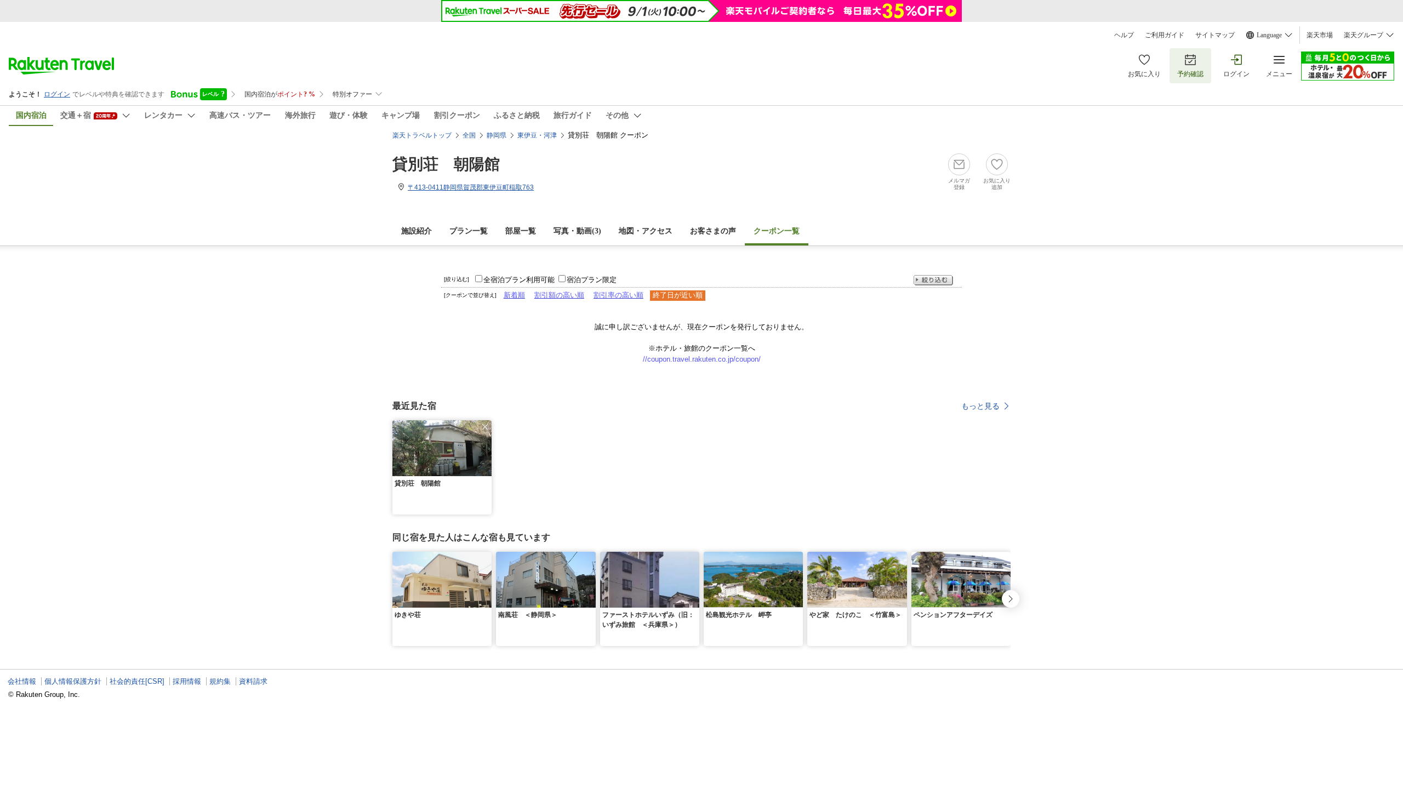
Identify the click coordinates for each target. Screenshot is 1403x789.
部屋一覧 (520, 231)
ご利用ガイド (1164, 35)
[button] (485, 426)
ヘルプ (1124, 35)
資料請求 (253, 681)
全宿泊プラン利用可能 (519, 280)
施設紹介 (416, 231)
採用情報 (187, 681)
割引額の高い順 (559, 295)
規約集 (220, 681)
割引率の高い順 (618, 295)
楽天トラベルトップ (422, 135)
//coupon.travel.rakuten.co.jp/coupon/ (702, 359)
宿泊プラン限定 (592, 280)
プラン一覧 (468, 231)
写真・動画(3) (577, 231)
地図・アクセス (645, 231)
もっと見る (980, 406)
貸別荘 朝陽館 (446, 164)
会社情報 (22, 681)
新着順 (514, 295)
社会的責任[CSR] (137, 681)
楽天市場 (1320, 35)
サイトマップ (1215, 35)
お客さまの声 (713, 231)
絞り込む (933, 280)
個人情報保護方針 (72, 681)
